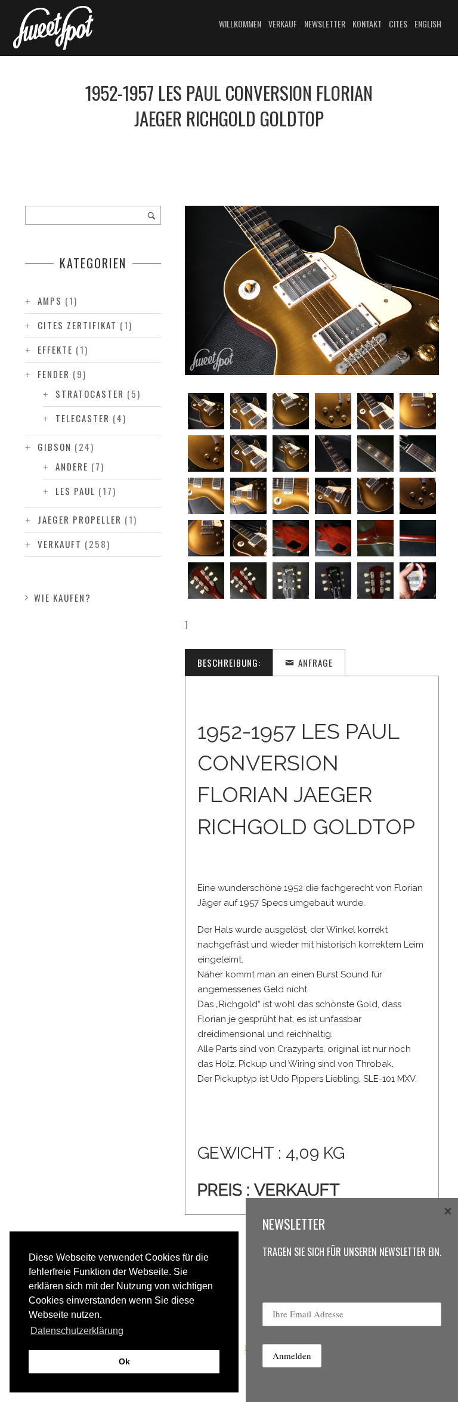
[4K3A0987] (333, 580)
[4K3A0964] (291, 453)
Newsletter (324, 23)
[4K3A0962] (206, 453)
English (427, 23)
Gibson (55, 446)
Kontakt (367, 23)
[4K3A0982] (418, 538)
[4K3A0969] (248, 496)
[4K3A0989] (418, 580)
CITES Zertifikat (77, 325)
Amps (50, 300)
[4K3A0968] (206, 496)
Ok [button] (124, 1361)
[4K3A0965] (333, 453)
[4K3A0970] (291, 496)
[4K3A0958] (333, 411)
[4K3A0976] (418, 496)
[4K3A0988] (375, 580)
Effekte (55, 349)
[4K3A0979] (291, 538)
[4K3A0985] (291, 580)
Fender (54, 373)
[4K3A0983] (206, 580)
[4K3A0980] (333, 538)
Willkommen (240, 23)
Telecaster (82, 418)
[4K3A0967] (418, 453)
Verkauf (282, 23)
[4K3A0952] (206, 411)
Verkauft (60, 543)
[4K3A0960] (375, 411)
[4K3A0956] (248, 411)
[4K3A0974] (333, 496)
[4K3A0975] (375, 496)
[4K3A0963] (248, 453)
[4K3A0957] (291, 411)
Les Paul (75, 490)
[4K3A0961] (418, 411)
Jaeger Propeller (80, 519)
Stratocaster (89, 393)
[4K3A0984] (248, 580)
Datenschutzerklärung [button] (76, 1331)
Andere (71, 466)
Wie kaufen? (62, 597)
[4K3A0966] (375, 453)
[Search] (151, 215)
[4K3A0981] (375, 538)
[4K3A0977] (206, 538)
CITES (398, 23)
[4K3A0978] (248, 538)
